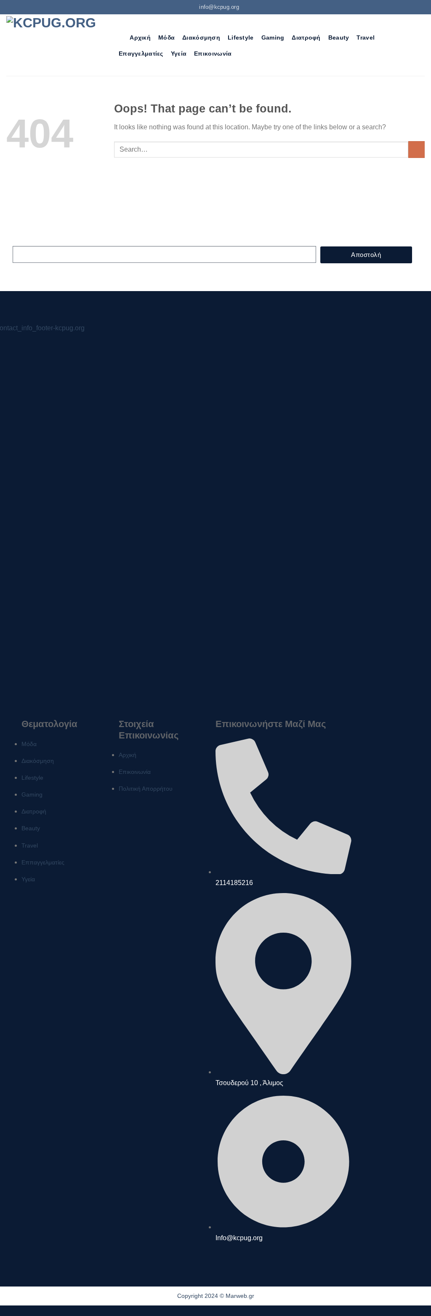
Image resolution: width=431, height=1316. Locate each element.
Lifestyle (241, 37)
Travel (366, 37)
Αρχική (140, 37)
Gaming (273, 37)
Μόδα (166, 37)
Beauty (338, 37)
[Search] (118, 37)
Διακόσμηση (201, 37)
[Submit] (416, 149)
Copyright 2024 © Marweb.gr (215, 1295)
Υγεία (178, 53)
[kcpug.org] (54, 45)
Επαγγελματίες (141, 53)
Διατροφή (306, 37)
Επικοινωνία (212, 53)
